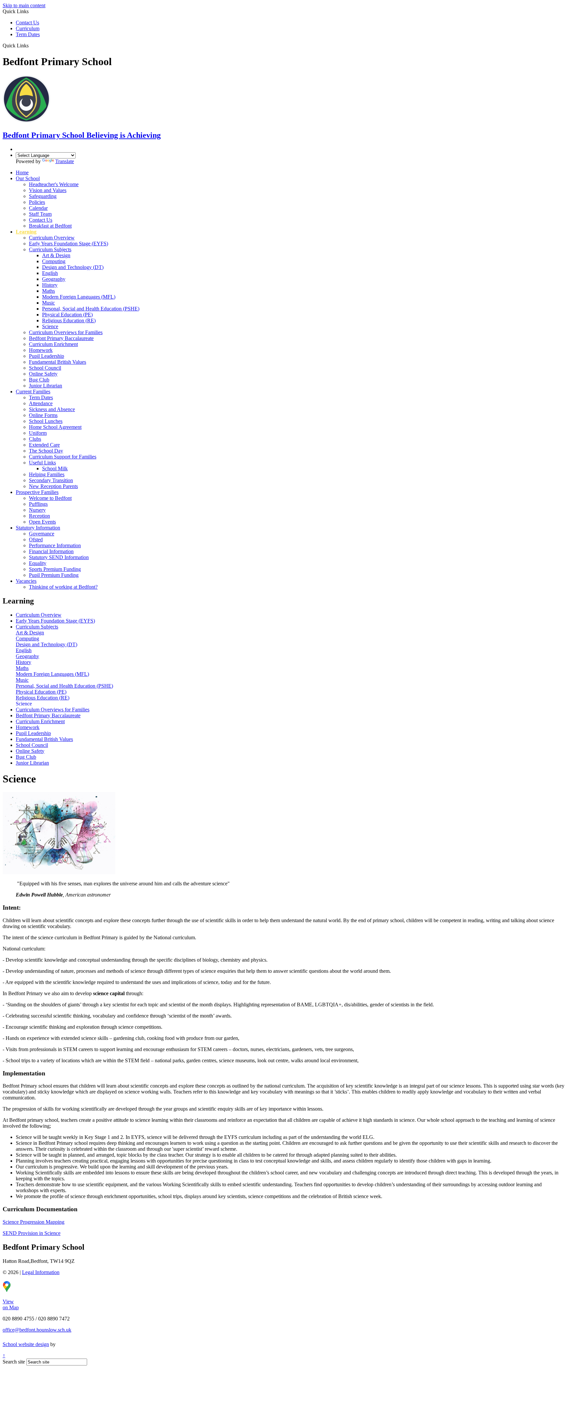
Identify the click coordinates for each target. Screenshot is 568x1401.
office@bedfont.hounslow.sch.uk (37, 1330)
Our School (28, 178)
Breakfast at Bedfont (50, 226)
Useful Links (42, 462)
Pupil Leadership (46, 356)
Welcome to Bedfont (50, 498)
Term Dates (28, 34)
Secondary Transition (51, 480)
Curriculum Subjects (50, 249)
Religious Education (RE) (69, 320)
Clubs (35, 439)
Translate (64, 161)
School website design (26, 1344)
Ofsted (36, 539)
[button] (31, 45)
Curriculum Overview (52, 237)
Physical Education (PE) (67, 314)
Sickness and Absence (52, 409)
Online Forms (43, 415)
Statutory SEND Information (59, 557)
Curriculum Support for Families (62, 456)
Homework (41, 350)
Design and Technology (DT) (73, 267)
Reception (39, 516)
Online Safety (43, 374)
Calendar (38, 208)
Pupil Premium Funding (54, 575)
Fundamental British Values (57, 362)
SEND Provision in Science (31, 1233)
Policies (37, 202)
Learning (26, 231)
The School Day (46, 451)
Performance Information (55, 545)
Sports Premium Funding (55, 569)
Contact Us (27, 22)
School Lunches (45, 421)
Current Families (33, 391)
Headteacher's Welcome (54, 184)
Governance (41, 533)
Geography (53, 279)
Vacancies (26, 581)
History (50, 285)
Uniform (38, 433)
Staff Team (40, 214)
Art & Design (56, 255)
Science (50, 326)
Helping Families (46, 474)
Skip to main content (24, 5)
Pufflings (38, 504)
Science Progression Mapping (33, 1222)
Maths (48, 291)
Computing (53, 261)
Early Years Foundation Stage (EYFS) (68, 243)
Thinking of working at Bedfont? (63, 587)
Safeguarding (43, 196)
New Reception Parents (53, 486)
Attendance (41, 403)
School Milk (55, 468)
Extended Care (44, 445)
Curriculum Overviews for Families (66, 332)
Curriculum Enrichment (53, 344)
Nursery (37, 510)
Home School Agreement (55, 427)
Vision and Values (47, 190)
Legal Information (40, 1272)
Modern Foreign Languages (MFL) (78, 297)
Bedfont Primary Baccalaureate (61, 338)
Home (22, 172)
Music (48, 303)
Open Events (42, 522)
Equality (37, 563)
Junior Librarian (45, 385)
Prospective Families (37, 492)
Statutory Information (38, 527)
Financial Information (51, 551)
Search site (14, 1361)
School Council (45, 368)
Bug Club (39, 379)
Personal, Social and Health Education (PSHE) (90, 308)
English (50, 273)
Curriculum (27, 28)
